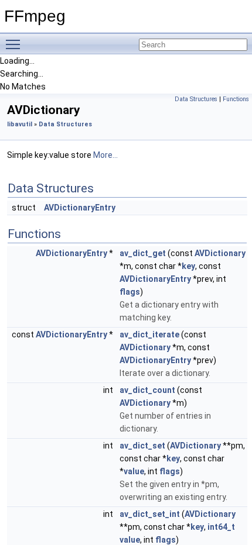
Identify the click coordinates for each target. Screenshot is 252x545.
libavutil (19, 124)
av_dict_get (143, 253)
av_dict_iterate (149, 334)
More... (105, 155)
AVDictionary (220, 253)
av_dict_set (142, 445)
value (134, 471)
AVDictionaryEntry (79, 207)
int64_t (221, 527)
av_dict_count (147, 390)
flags (130, 291)
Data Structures (196, 99)
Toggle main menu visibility (15, 43)
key (188, 266)
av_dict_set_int (150, 514)
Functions (236, 99)
